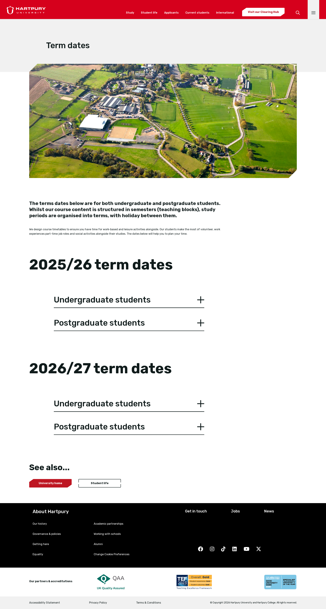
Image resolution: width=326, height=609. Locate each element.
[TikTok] (223, 549)
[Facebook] (200, 549)
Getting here (41, 544)
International (225, 12)
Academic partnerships (108, 523)
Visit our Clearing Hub (263, 12)
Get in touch (196, 511)
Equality (38, 554)
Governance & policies (47, 534)
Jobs (235, 511)
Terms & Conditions (148, 602)
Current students (197, 12)
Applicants (171, 12)
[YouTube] (246, 549)
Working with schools (107, 534)
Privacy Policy (98, 602)
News (269, 511)
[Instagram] (212, 549)
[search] (298, 8)
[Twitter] (258, 549)
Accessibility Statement (44, 602)
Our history (40, 523)
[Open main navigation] (313, 9)
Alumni (98, 544)
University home (50, 483)
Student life (149, 12)
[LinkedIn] (234, 549)
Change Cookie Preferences (111, 554)
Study (130, 12)
